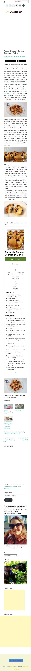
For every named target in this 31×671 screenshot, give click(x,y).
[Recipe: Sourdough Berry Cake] (8, 406)
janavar (16, 432)
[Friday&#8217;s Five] (19, 406)
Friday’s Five (18, 410)
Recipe (9, 433)
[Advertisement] (15, 32)
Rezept (13, 433)
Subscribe (8, 500)
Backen (7, 432)
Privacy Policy (25, 666)
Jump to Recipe (11, 61)
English (19, 1)
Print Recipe (22, 61)
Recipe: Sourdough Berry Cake (8, 412)
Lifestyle (22, 432)
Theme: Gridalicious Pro (15, 669)
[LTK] (23, 7)
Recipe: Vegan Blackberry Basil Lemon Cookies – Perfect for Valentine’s (8, 425)
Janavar (17, 56)
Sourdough (17, 433)
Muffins (5, 433)
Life (19, 432)
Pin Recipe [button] (16, 264)
